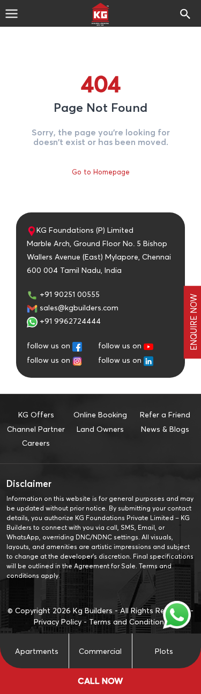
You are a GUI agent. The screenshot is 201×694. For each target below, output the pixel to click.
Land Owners (100, 428)
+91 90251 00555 (69, 294)
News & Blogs (165, 428)
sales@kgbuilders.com (78, 307)
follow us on (48, 345)
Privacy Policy (57, 621)
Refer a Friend (165, 414)
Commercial (100, 650)
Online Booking (100, 414)
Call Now (100, 681)
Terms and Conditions (128, 621)
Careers (36, 442)
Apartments (36, 650)
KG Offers (36, 414)
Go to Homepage (101, 171)
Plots (164, 650)
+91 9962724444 (69, 320)
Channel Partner (36, 428)
